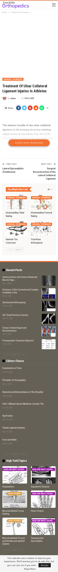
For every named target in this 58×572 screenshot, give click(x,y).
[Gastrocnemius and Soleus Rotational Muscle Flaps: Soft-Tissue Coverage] (49, 281)
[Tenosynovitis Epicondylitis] (43, 526)
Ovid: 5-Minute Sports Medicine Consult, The (23, 403)
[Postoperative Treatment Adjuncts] (49, 344)
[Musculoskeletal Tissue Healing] (14, 499)
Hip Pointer (7, 415)
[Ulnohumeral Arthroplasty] (49, 306)
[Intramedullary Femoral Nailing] (41, 202)
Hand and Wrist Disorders (15, 469)
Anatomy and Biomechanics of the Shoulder (22, 392)
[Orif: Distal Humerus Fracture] (49, 319)
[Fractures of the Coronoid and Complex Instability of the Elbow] (49, 293)
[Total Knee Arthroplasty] (41, 228)
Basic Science (14, 494)
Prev (10, 250)
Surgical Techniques (13, 79)
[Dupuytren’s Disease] (43, 475)
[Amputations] (14, 475)
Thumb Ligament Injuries (13, 427)
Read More (30, 569)
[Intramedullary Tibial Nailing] (16, 202)
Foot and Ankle (9, 439)
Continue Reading (29, 142)
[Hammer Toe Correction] (16, 228)
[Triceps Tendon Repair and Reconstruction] (49, 331)
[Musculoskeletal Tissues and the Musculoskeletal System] (14, 526)
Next (18, 250)
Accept (44, 565)
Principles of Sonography (14, 380)
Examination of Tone (12, 368)
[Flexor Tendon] (43, 499)
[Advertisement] (29, 45)
